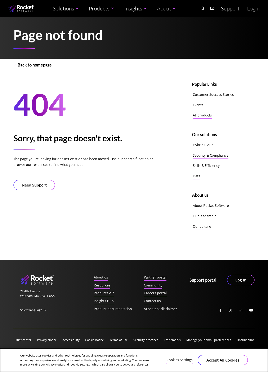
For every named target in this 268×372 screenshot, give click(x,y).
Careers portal (155, 293)
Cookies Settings (180, 360)
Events (198, 105)
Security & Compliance (210, 155)
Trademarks (172, 340)
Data (196, 176)
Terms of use (119, 340)
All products (202, 115)
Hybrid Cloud (203, 145)
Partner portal (155, 277)
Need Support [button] (34, 185)
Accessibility (71, 340)
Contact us (152, 301)
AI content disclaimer (160, 309)
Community (153, 285)
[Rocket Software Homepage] (21, 8)
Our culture (202, 226)
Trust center (22, 340)
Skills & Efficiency (206, 165)
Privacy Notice (47, 340)
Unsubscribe (246, 340)
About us (101, 277)
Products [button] (99, 8)
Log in (240, 280)
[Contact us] (212, 8)
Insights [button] (133, 8)
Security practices (145, 340)
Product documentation (113, 309)
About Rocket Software (211, 205)
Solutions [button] (63, 8)
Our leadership (204, 216)
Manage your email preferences (208, 340)
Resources (102, 285)
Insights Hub (104, 301)
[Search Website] (202, 8)
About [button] (164, 8)
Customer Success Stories (213, 94)
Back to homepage (35, 64)
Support (230, 8)
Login (253, 8)
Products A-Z (104, 293)
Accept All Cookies (222, 360)
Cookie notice (94, 340)
